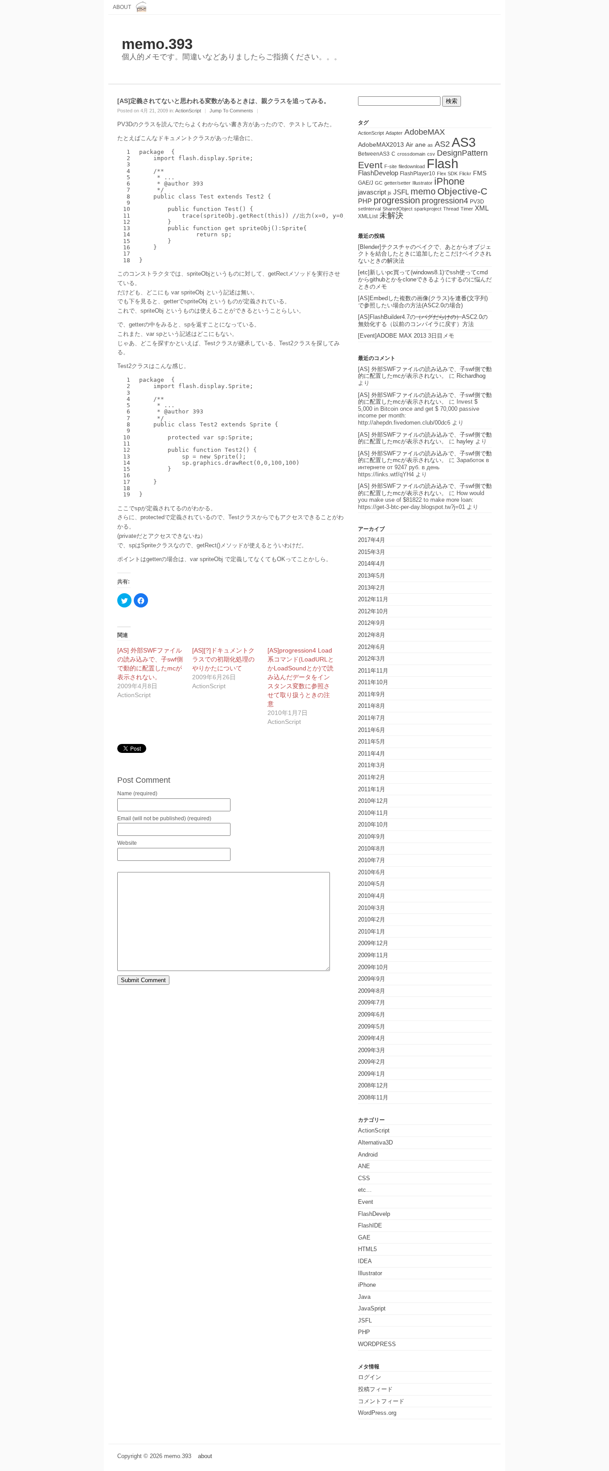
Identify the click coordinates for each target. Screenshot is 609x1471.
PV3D (477, 201)
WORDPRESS (377, 1344)
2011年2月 (371, 777)
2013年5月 (371, 575)
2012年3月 (371, 658)
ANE (364, 1166)
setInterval (369, 208)
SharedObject (397, 208)
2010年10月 (373, 824)
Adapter (394, 133)
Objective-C (462, 191)
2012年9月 (371, 623)
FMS (479, 173)
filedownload (412, 166)
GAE (364, 1237)
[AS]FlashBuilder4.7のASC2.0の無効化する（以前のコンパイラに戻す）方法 (423, 320)
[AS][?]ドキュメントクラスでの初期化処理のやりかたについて (223, 659)
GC (379, 183)
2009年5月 (371, 1026)
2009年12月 (373, 943)
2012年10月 (373, 611)
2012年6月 (371, 647)
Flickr (465, 173)
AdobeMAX (424, 132)
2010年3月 (371, 908)
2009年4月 (371, 1038)
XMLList (368, 216)
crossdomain (411, 154)
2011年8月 (371, 705)
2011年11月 (373, 670)
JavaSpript (372, 1308)
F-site (390, 166)
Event (370, 165)
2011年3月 (371, 765)
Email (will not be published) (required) (164, 818)
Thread (451, 208)
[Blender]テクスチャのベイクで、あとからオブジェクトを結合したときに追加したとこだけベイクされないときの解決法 (424, 254)
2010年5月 (371, 883)
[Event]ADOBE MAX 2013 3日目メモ (406, 335)
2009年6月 (371, 1014)
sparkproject (427, 208)
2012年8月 (371, 635)
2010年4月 (371, 896)
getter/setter (397, 183)
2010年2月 (371, 919)
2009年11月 (373, 955)
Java (364, 1296)
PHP (365, 201)
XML (482, 208)
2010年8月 (371, 848)
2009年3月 (371, 1050)
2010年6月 (371, 872)
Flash (442, 163)
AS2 (442, 144)
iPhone (449, 181)
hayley (465, 441)
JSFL (401, 192)
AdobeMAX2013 (381, 144)
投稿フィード (375, 1389)
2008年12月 (373, 1085)
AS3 (464, 142)
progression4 (445, 200)
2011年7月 (371, 718)
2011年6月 (371, 730)
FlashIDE (370, 1225)
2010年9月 (371, 836)
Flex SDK (447, 173)
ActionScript (188, 110)
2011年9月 (371, 694)
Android (368, 1154)
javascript (372, 192)
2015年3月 (371, 552)
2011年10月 (373, 682)
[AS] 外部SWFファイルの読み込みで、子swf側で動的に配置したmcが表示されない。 (425, 373)
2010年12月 (373, 800)
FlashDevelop (378, 173)
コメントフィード (381, 1401)
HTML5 (367, 1249)
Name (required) (137, 793)
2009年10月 (373, 967)
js (389, 192)
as (430, 145)
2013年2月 (371, 587)
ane (420, 144)
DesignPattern (462, 153)
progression (397, 200)
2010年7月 (371, 860)
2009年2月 (371, 1061)
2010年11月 (373, 813)
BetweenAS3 (374, 154)
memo (423, 191)
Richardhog (471, 375)
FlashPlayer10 (417, 173)
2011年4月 (371, 753)
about (122, 7)
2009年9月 (371, 978)
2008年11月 (373, 1097)
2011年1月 (371, 789)
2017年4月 (371, 540)
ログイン (369, 1377)
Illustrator (422, 183)
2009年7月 (371, 1002)
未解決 (391, 215)
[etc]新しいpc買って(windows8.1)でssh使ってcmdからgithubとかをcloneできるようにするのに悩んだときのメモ (425, 279)
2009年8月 (371, 991)
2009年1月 (371, 1073)
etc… (365, 1189)
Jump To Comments (231, 110)
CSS (364, 1178)
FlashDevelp (374, 1214)
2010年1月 (371, 931)
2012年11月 (373, 599)
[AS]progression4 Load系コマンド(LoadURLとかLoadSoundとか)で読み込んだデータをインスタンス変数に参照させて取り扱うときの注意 (300, 677)
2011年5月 (371, 741)
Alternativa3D (375, 1142)
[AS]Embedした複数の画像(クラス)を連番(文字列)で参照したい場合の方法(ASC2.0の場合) (423, 302)
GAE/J (365, 183)
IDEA (365, 1261)
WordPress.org (377, 1412)
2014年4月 (371, 563)
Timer (467, 208)
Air (409, 144)
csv (431, 154)
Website (127, 843)
